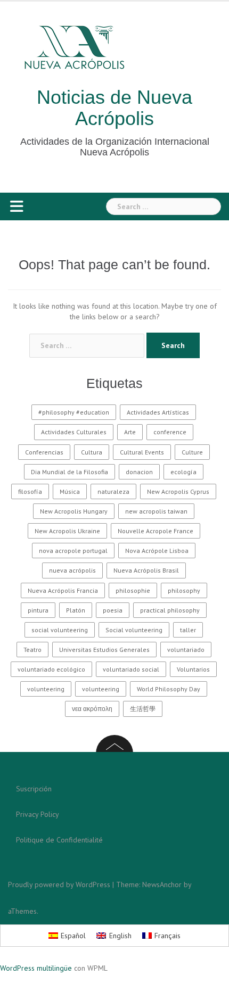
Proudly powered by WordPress (59, 884)
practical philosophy (170, 610)
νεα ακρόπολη (92, 709)
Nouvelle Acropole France (155, 531)
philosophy (184, 590)
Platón (75, 610)
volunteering (45, 689)
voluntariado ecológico (51, 669)
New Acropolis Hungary (74, 511)
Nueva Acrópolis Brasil (146, 570)
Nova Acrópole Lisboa (157, 551)
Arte (130, 432)
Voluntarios (193, 669)
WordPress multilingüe (36, 968)
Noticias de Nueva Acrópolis (114, 107)
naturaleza (113, 491)
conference (169, 432)
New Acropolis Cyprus (178, 491)
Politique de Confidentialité (59, 840)
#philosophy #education (73, 412)
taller (188, 630)
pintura (38, 610)
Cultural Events (142, 452)
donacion (139, 472)
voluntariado (186, 650)
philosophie (133, 590)
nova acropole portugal (73, 551)
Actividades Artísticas (158, 412)
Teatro (32, 650)
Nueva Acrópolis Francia (63, 590)
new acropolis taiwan (156, 511)
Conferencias (44, 452)
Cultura (91, 452)
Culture (192, 452)
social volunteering (59, 630)
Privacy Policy (37, 814)
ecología (183, 472)
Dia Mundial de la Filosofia (69, 472)
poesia (112, 610)
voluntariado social (131, 669)
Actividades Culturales (74, 432)
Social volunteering (133, 630)
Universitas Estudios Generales (104, 650)
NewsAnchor (162, 884)
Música (70, 491)
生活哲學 (143, 709)
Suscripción (34, 788)
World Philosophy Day (168, 689)
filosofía (30, 491)
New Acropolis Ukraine (67, 531)
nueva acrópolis (72, 570)
